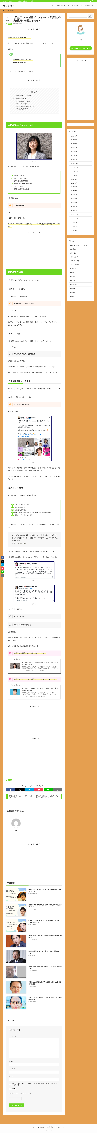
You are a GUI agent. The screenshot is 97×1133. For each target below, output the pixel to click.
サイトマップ (60, 1127)
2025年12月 (74, 163)
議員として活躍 (23, 109)
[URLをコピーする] (57, 789)
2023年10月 (74, 226)
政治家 (9, 23)
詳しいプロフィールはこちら (81, 48)
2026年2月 (74, 155)
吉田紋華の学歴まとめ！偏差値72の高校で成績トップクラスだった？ (40, 663)
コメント (12, 1036)
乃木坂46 (74, 268)
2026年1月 (74, 159)
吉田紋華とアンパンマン (22, 679)
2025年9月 (74, 175)
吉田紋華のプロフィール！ (25, 95)
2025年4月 (74, 195)
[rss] (90, 1)
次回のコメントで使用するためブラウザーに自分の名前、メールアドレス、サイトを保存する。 (35, 1084)
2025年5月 (74, 191)
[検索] (93, 1)
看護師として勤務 (24, 101)
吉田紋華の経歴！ (22, 99)
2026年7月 (74, 136)
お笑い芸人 (74, 249)
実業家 (73, 276)
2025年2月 (74, 202)
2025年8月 (74, 179)
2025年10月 (74, 171)
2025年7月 (74, 183)
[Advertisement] (34, 247)
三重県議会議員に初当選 (26, 106)
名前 (11, 1061)
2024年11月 (74, 214)
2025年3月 (74, 199)
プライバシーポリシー (39, 1127)
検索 (90, 16)
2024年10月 (74, 218)
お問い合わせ (51, 1127)
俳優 (72, 272)
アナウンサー (75, 257)
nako (16, 830)
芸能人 (73, 292)
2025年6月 (74, 187)
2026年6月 (74, 140)
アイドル (74, 253)
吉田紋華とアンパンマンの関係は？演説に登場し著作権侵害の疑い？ (40, 689)
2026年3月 (74, 151)
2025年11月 (74, 167)
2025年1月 (74, 206)
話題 (72, 296)
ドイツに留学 (23, 104)
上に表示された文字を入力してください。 (21, 1093)
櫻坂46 (73, 288)
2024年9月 (74, 222)
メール (12, 1069)
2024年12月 (74, 210)
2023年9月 (74, 230)
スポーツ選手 (75, 265)
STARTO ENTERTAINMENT (79, 245)
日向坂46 (74, 284)
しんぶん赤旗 (21, 543)
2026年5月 (74, 144)
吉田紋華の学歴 (19, 653)
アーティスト (75, 261)
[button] (10, 789)
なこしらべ (9, 5)
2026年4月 (74, 147)
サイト (11, 1076)
